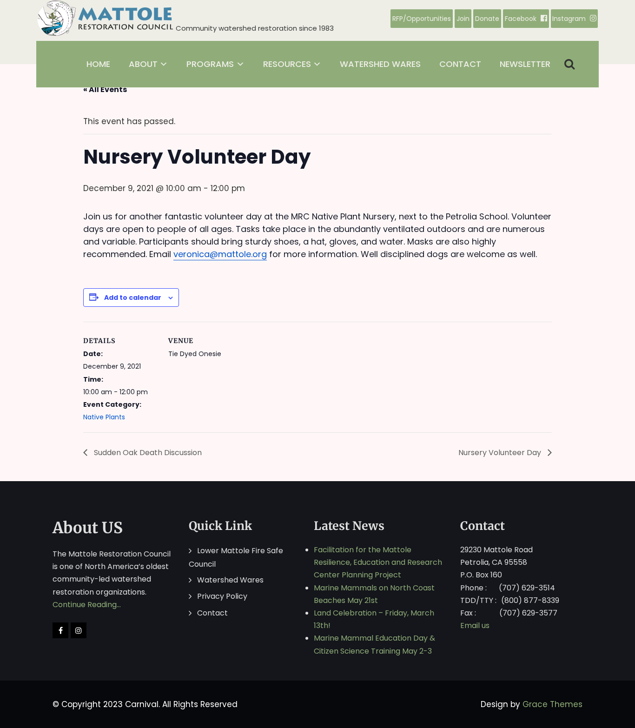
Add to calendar (132, 297)
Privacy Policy (222, 596)
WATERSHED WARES (380, 64)
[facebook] (60, 630)
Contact (212, 613)
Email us (474, 625)
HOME (98, 64)
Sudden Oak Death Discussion (147, 452)
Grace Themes (552, 704)
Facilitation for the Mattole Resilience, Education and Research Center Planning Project (378, 562)
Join (463, 18)
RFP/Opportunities (421, 18)
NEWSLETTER (525, 64)
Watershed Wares (230, 580)
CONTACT (460, 64)
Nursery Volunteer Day (500, 452)
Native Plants (104, 417)
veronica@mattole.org (220, 254)
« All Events (105, 89)
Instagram (569, 18)
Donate (487, 18)
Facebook (520, 18)
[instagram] (78, 630)
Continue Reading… (87, 604)
